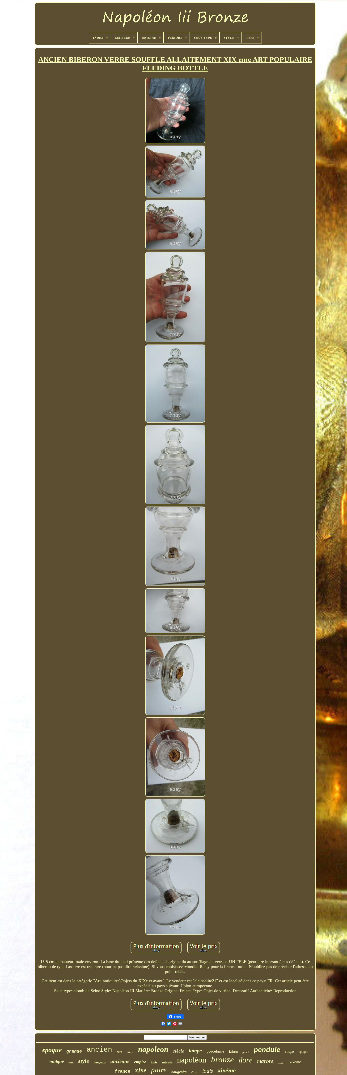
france (122, 1071)
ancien (99, 1050)
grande (74, 1051)
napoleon (153, 1049)
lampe (195, 1051)
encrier (281, 1063)
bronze (222, 1059)
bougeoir (100, 1062)
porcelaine (215, 1051)
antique (57, 1061)
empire (140, 1061)
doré (245, 1060)
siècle (178, 1051)
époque (52, 1050)
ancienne (119, 1061)
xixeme (295, 1062)
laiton (233, 1052)
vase (70, 1062)
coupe (289, 1051)
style (83, 1061)
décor (194, 1072)
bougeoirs (178, 1072)
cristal (130, 1052)
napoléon (191, 1059)
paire (159, 1070)
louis (207, 1071)
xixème (227, 1070)
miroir (167, 1062)
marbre (265, 1061)
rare (119, 1052)
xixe (140, 1070)
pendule (267, 1050)
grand (245, 1052)
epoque (303, 1052)
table (154, 1062)
